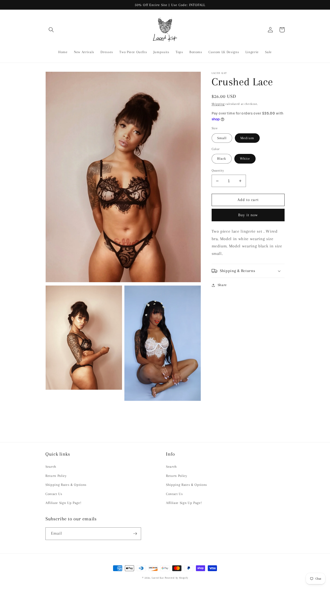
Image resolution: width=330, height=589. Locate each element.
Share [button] (222, 285)
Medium (247, 138)
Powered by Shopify (176, 577)
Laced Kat (158, 577)
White (245, 159)
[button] (51, 30)
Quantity (218, 170)
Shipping (218, 104)
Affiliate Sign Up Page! (63, 503)
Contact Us (53, 494)
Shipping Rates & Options (65, 485)
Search (50, 467)
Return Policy (56, 476)
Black (221, 159)
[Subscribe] (135, 533)
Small (222, 138)
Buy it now (248, 215)
